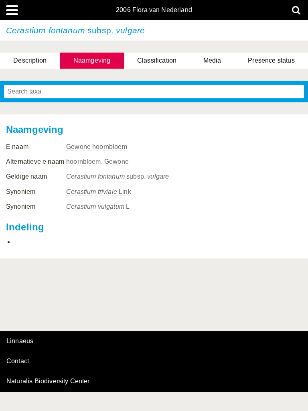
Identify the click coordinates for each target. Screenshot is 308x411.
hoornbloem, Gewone (97, 161)
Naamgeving (92, 60)
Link (98, 191)
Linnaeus (19, 341)
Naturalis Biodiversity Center (48, 381)
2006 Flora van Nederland (154, 10)
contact (17, 361)
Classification (156, 60)
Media (212, 60)
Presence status (271, 60)
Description (30, 60)
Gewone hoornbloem (96, 146)
